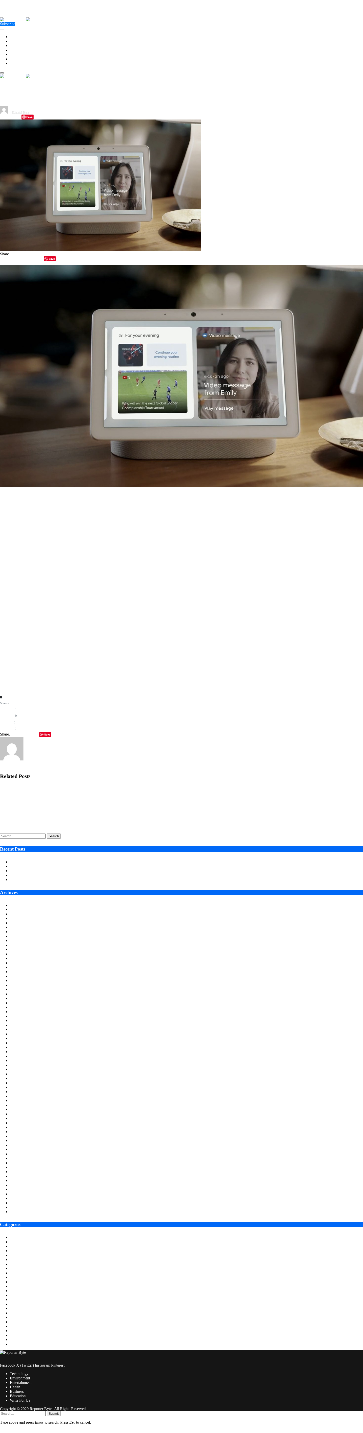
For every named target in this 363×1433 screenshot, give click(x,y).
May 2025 (18, 967)
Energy (15, 1264)
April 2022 (18, 1132)
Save (29, 117)
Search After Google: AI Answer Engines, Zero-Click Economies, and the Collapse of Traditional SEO (76, 823)
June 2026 (18, 909)
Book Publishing (23, 1251)
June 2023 (18, 1069)
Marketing (18, 1308)
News (14, 1322)
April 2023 (18, 1078)
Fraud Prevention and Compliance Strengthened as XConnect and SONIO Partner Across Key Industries (78, 806)
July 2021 (17, 1172)
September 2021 (22, 1163)
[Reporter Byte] (26, 19)
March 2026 (19, 923)
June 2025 (18, 963)
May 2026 (18, 914)
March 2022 (19, 1136)
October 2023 (20, 1052)
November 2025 (22, 940)
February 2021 (21, 1194)
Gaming (16, 1291)
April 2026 (18, 918)
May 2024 (18, 1020)
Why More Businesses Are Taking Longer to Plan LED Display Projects (66, 866)
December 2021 (22, 1149)
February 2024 (21, 1034)
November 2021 (22, 1154)
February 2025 (21, 980)
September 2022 (22, 1109)
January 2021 (20, 1198)
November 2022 (22, 1100)
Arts (13, 1237)
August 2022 (20, 1114)
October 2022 (20, 1105)
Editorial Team (20, 112)
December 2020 (22, 1203)
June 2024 (18, 1016)
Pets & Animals (22, 1326)
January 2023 (20, 1092)
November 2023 (22, 1047)
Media (15, 1313)
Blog (14, 1246)
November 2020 (22, 1207)
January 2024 (20, 1038)
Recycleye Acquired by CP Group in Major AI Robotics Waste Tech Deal (54, 788)
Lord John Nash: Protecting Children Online (44, 879)
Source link (9, 660)
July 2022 (17, 1118)
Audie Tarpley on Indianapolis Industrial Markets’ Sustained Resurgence (66, 862)
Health (15, 50)
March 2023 (19, 1083)
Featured (16, 1277)
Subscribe (7, 24)
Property (16, 1331)
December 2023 (22, 1043)
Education (18, 59)
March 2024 (19, 1029)
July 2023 (17, 1065)
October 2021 (20, 1158)
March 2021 (19, 1189)
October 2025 (20, 945)
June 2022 (18, 1123)
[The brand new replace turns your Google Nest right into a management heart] (100, 249)
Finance (16, 1282)
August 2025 (20, 954)
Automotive (19, 1242)
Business (17, 54)
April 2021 (18, 1185)
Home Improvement (25, 1299)
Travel (15, 1344)
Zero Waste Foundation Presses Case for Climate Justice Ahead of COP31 (67, 871)
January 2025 (20, 985)
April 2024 (18, 1025)
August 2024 (20, 1007)
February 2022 (21, 1140)
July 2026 (17, 905)
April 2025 (18, 972)
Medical (16, 1317)
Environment (20, 41)
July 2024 (17, 1012)
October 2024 (20, 998)
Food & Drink (21, 1286)
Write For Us (20, 63)
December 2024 (22, 989)
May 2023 (18, 1074)
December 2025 (22, 936)
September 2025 (22, 949)
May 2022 (18, 1127)
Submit (54, 1413)
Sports (15, 1335)
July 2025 (17, 958)
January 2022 (20, 1145)
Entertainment (21, 45)
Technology (19, 37)
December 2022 (22, 1096)
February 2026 (21, 927)
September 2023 (22, 1056)
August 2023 (20, 1060)
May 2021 (18, 1180)
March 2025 (19, 976)
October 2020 (20, 1212)
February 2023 (21, 1087)
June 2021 (18, 1176)
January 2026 (20, 932)
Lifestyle (16, 1304)
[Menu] (2, 29)
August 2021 (20, 1167)
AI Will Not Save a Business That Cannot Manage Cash (54, 875)
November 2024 (22, 994)
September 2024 (22, 1003)
